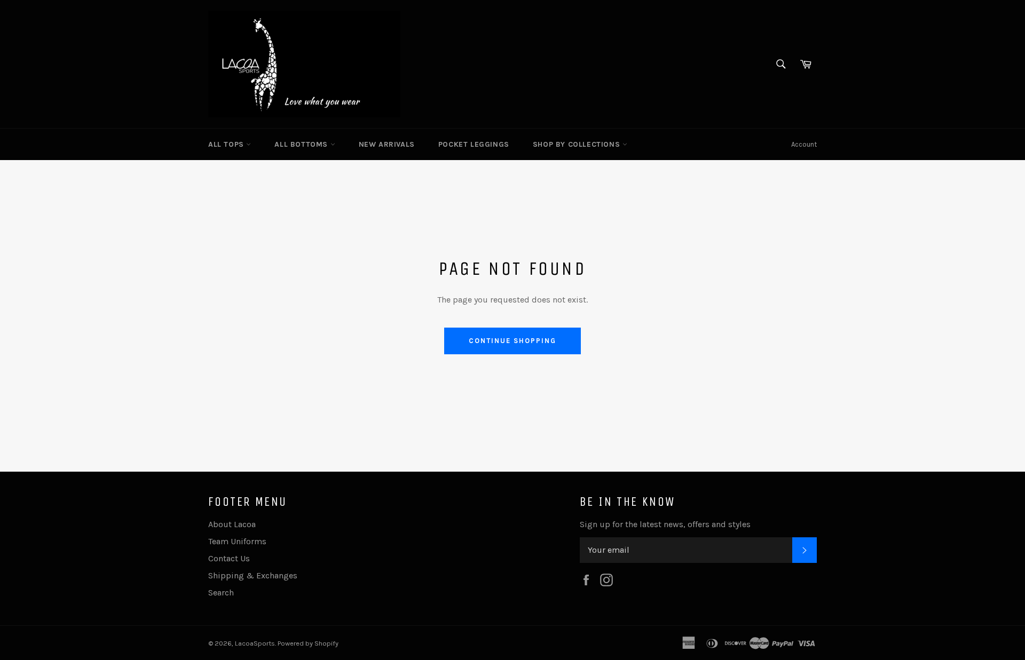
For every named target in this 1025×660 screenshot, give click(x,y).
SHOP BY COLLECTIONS (577, 144)
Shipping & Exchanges (252, 575)
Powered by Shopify (308, 643)
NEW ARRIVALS (387, 144)
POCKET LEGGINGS (473, 144)
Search (221, 592)
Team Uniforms (237, 541)
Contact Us (229, 558)
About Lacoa (232, 524)
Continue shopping (512, 341)
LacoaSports (255, 643)
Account (804, 144)
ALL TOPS (227, 144)
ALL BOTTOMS (302, 144)
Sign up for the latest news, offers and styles (665, 524)
